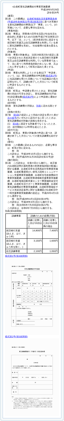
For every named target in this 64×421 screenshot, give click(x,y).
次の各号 (12, 117)
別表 (38, 105)
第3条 (16, 123)
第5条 (16, 115)
